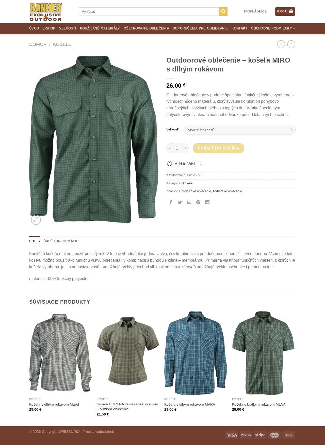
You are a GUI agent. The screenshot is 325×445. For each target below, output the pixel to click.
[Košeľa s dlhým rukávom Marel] (60, 353)
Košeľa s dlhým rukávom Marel (54, 404)
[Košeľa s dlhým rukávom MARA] (195, 353)
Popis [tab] (34, 241)
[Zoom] (36, 220)
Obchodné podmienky (271, 28)
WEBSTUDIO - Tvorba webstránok (86, 431)
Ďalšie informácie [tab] (60, 241)
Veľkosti (67, 28)
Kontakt (240, 28)
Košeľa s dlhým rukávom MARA (189, 404)
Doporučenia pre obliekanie (200, 28)
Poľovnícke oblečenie (195, 191)
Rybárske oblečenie (227, 191)
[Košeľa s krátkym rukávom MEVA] (263, 353)
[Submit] (223, 11)
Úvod (34, 28)
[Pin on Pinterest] (198, 202)
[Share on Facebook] (171, 202)
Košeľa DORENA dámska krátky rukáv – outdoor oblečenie (127, 406)
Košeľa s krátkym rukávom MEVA (258, 404)
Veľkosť (172, 129)
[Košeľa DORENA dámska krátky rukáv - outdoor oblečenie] (128, 353)
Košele (62, 44)
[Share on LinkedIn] (207, 202)
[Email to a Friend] (189, 202)
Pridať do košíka (218, 148)
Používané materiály (100, 28)
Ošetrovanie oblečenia (146, 28)
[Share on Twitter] (180, 202)
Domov (37, 44)
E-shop (49, 28)
